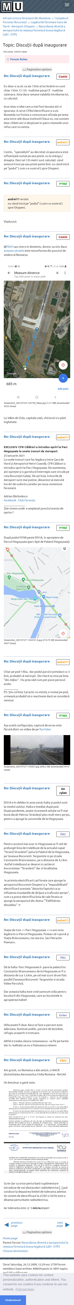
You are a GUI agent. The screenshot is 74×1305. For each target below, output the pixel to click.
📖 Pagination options (37, 69)
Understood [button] (13, 1300)
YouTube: (45, 729)
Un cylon (63, 791)
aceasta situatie (14, 250)
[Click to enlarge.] (37, 332)
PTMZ (63, 184)
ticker (63, 1015)
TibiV (9, 246)
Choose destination (15, 1251)
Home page (10, 1238)
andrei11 (63, 142)
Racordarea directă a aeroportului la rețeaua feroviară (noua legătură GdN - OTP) (34, 30)
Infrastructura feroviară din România (26, 18)
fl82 (63, 834)
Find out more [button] (25, 1289)
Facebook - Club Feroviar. (20, 500)
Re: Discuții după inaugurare (27, 75)
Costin (63, 76)
